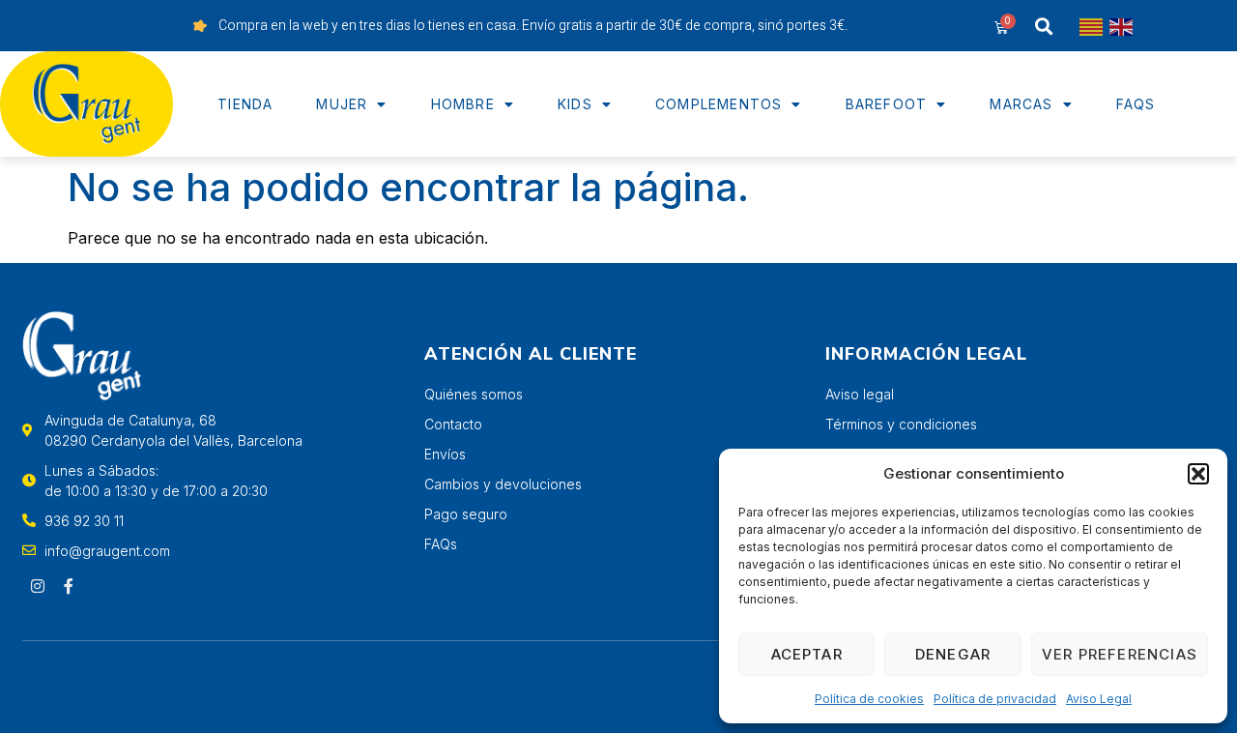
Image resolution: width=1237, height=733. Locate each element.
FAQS (1136, 104)
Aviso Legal (1099, 698)
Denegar (953, 654)
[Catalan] (1092, 26)
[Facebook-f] (68, 586)
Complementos (718, 104)
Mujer (341, 104)
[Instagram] (37, 586)
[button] (1198, 474)
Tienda (245, 104)
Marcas (1021, 104)
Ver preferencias (1119, 654)
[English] (1122, 26)
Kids (575, 104)
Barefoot (887, 104)
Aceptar (807, 654)
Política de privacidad (995, 698)
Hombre (463, 104)
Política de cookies (869, 698)
